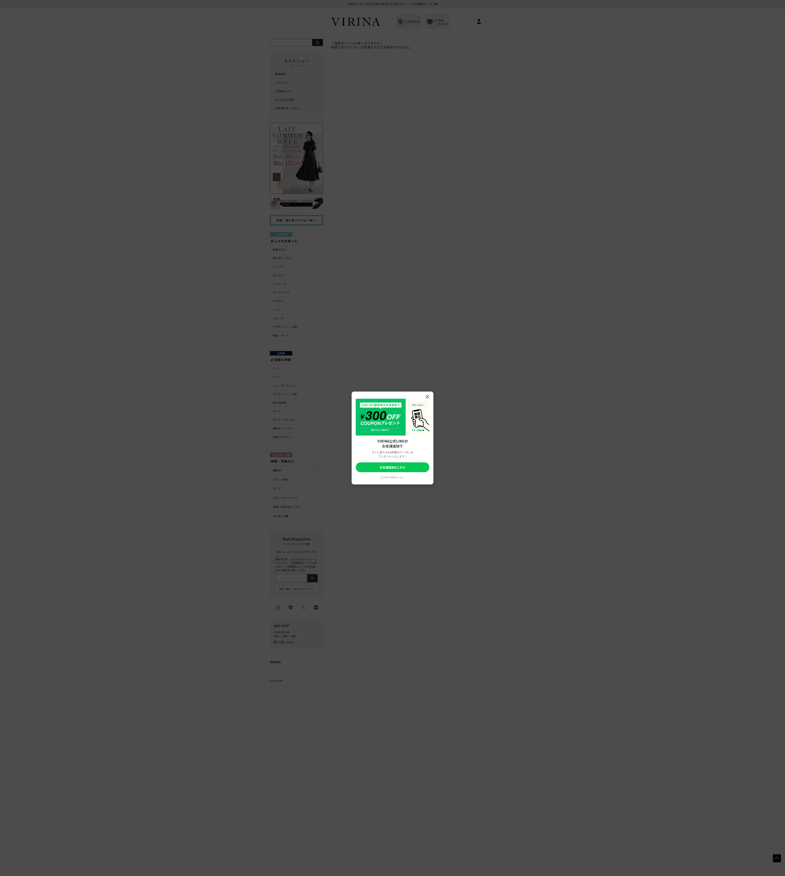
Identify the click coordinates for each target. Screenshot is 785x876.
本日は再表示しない (394, 477)
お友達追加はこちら (392, 467)
